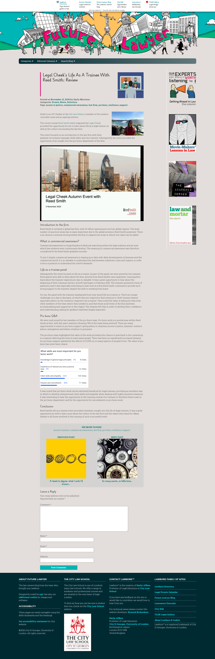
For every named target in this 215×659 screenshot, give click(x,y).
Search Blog (67, 61)
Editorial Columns (46, 61)
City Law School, (76, 114)
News (63, 102)
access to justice (54, 105)
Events (55, 102)
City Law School (95, 606)
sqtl (41, 594)
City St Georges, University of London (129, 624)
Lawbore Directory (164, 586)
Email (43, 546)
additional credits (28, 597)
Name (43, 536)
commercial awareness (76, 105)
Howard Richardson (138, 612)
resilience (113, 105)
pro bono (102, 105)
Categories (26, 61)
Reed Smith (63, 123)
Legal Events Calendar (166, 592)
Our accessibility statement (33, 621)
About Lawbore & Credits (167, 620)
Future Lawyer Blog (165, 597)
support (123, 105)
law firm (93, 105)
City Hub (159, 609)
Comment (45, 504)
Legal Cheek (95, 123)
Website (44, 556)
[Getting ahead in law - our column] (182, 88)
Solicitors (72, 102)
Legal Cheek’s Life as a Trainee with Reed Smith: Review (76, 77)
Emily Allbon (143, 585)
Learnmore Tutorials (165, 603)
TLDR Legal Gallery (165, 614)
